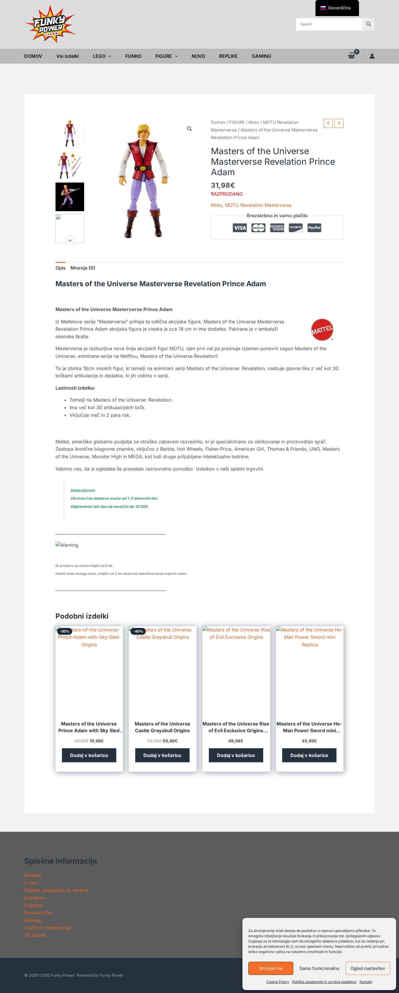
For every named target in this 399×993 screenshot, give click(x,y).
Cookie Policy (277, 982)
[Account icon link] (372, 56)
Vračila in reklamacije (47, 927)
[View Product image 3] (69, 197)
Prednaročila (38, 913)
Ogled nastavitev (368, 968)
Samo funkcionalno (319, 968)
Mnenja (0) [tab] (82, 268)
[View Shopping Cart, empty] (351, 56)
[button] (108, 56)
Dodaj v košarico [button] (89, 755)
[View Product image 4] (69, 228)
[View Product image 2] (69, 165)
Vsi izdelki (35, 935)
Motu (254, 122)
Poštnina (33, 905)
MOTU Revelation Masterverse (258, 205)
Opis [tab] (60, 268)
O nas (30, 883)
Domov (218, 122)
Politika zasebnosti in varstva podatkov (324, 982)
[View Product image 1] (69, 133)
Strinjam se (270, 968)
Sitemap (33, 920)
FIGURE (237, 122)
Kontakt (366, 982)
